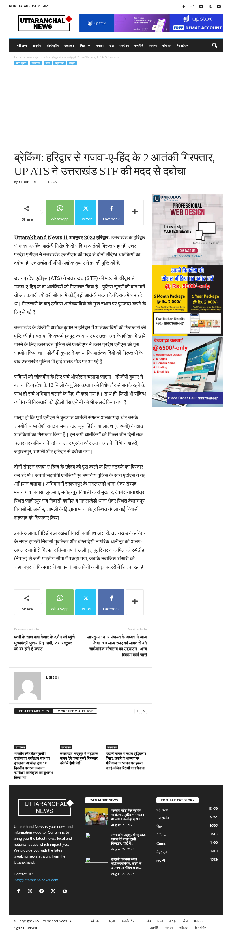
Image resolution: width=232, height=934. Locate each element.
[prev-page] (137, 711)
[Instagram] (192, 7)
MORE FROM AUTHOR (75, 711)
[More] (135, 212)
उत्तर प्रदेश (32, 57)
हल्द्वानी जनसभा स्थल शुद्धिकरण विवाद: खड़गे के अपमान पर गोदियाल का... (126, 863)
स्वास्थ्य (153, 45)
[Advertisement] (116, 108)
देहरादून (161, 852)
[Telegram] (201, 7)
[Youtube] (218, 7)
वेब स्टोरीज (182, 45)
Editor (24, 181)
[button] (214, 45)
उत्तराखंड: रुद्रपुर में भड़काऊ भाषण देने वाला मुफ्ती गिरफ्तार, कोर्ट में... (128, 839)
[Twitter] (210, 7)
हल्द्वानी (160, 860)
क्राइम (100, 45)
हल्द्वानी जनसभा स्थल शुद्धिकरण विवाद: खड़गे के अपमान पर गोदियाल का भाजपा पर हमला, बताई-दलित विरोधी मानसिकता (126, 760)
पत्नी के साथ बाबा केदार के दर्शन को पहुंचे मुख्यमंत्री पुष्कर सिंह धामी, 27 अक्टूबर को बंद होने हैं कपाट (44, 642)
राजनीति (138, 45)
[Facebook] (183, 7)
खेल (111, 45)
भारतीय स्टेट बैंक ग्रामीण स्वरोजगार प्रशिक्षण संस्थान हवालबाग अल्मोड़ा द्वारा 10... (128, 814)
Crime (161, 843)
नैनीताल (161, 835)
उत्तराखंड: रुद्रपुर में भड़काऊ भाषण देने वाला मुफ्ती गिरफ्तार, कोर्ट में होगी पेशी (79, 758)
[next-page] (144, 711)
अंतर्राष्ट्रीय (52, 45)
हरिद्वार (72, 63)
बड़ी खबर (22, 45)
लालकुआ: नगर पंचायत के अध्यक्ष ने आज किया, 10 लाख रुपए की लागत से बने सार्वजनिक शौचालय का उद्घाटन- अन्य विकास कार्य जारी (117, 645)
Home (18, 57)
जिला (82, 45)
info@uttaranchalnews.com (36, 880)
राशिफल (166, 45)
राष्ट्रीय (37, 45)
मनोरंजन (124, 45)
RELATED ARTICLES (34, 711)
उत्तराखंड (69, 45)
